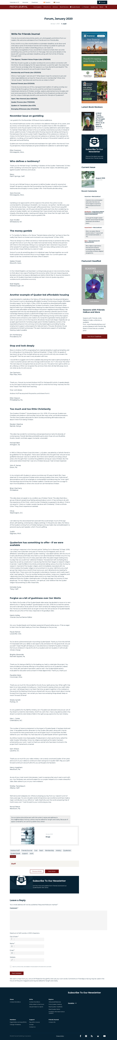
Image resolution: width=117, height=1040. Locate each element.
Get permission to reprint (36, 1006)
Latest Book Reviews (92, 107)
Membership (49, 850)
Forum (13, 856)
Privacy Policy (60, 1036)
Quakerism (67, 850)
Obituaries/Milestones (55, 1002)
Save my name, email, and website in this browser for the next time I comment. (32, 966)
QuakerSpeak (76, 7)
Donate (103, 2)
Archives (55, 7)
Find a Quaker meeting (55, 1004)
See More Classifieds (94, 336)
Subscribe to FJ (14, 2)
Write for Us (47, 7)
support (25, 853)
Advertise (25, 2)
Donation (71, 1003)
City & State (14, 936)
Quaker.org (94, 7)
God (35, 850)
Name (12, 943)
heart (41, 850)
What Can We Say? (96, 196)
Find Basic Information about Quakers (57, 1012)
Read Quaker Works (54, 1009)
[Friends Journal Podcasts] (86, 1036)
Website (12, 957)
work (31, 853)
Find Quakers (37, 7)
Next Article (51, 871)
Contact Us (32, 1027)
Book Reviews (64, 7)
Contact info (52, 1022)
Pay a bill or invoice (34, 1022)
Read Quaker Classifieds (55, 1006)
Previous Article (37, 871)
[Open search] (106, 7)
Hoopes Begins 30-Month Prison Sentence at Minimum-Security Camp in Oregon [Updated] (94, 213)
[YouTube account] (104, 1036)
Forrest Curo (88, 196)
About (101, 7)
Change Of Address (15, 1024)
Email (12, 950)
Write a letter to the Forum (36, 1004)
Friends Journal (27, 850)
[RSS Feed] (92, 1036)
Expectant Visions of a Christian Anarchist (92, 241)
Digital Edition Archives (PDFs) (18, 1022)
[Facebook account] (80, 1036)
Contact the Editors (15, 1002)
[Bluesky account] (98, 1036)
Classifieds (35, 2)
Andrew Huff (15, 850)
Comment (14, 908)
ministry (58, 850)
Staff (64, 24)
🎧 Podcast (85, 7)
